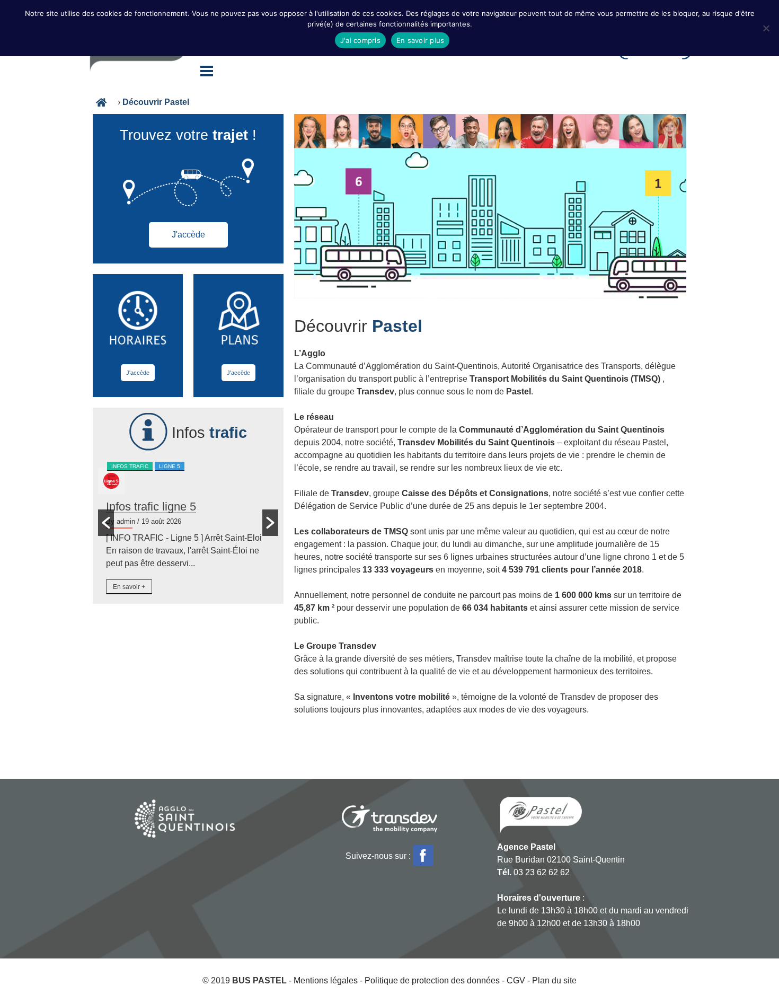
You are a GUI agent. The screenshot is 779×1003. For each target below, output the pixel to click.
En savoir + (129, 587)
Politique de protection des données (432, 980)
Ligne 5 (169, 466)
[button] (106, 522)
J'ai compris (360, 40)
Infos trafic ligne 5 (151, 506)
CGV (516, 980)
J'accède (188, 234)
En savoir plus (420, 40)
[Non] (765, 28)
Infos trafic (129, 466)
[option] (188, 529)
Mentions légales (326, 980)
